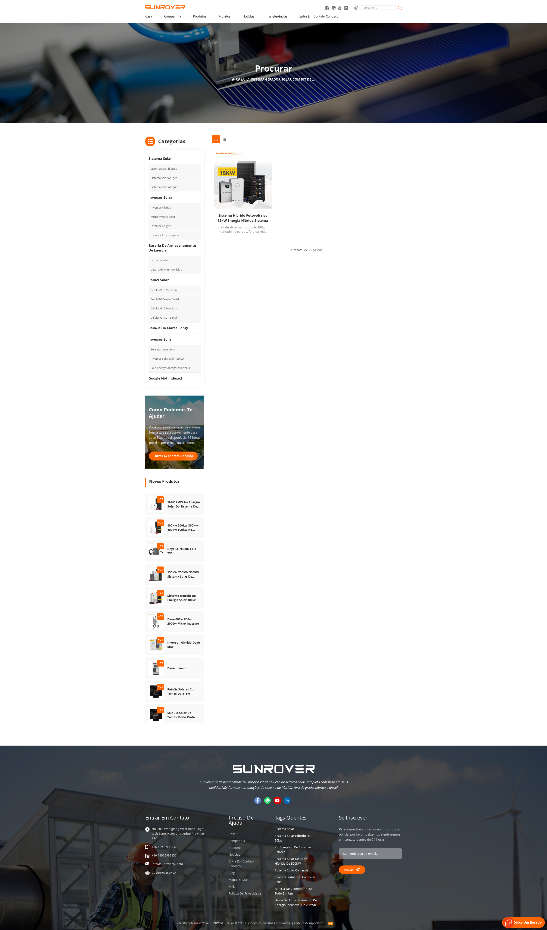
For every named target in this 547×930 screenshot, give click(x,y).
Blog (232, 873)
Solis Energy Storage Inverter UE (171, 368)
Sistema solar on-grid (164, 178)
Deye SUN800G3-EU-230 (182, 551)
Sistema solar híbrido (164, 169)
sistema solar (284, 829)
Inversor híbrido (161, 207)
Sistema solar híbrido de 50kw (292, 838)
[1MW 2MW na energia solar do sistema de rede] (156, 504)
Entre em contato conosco (318, 16)
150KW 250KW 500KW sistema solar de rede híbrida (183, 574)
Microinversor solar (163, 217)
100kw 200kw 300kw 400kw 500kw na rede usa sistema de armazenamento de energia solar (182, 527)
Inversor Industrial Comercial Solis (295, 879)
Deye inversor (177, 668)
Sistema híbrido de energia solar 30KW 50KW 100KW (181, 598)
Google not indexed (165, 378)
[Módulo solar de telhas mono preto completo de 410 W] (156, 715)
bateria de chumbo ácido (166, 269)
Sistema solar (160, 158)
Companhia (172, 16)
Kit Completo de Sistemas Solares (293, 849)
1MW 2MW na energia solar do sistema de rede (183, 504)
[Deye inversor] (156, 668)
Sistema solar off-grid (164, 187)
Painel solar (159, 280)
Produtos (235, 848)
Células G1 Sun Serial (164, 317)
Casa (232, 834)
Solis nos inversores (163, 349)
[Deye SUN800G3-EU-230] (156, 551)
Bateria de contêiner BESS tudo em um (294, 891)
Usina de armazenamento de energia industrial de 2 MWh (296, 902)
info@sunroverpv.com (167, 864)
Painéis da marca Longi (168, 328)
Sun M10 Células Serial (165, 299)
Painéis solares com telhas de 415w (182, 691)
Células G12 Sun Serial (164, 308)
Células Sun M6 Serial (164, 290)
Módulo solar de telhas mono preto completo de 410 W (181, 715)
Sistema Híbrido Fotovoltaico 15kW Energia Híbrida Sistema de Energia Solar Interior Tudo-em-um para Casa (243, 218)
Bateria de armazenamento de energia (172, 248)
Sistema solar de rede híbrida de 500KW (291, 861)
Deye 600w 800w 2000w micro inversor (183, 621)
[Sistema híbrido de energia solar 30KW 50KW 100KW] (156, 598)
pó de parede (159, 260)
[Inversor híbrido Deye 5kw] (156, 644)
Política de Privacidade (245, 893)
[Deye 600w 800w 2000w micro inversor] (156, 621)
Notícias (248, 16)
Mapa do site (238, 880)
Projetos (224, 16)
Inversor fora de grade (165, 235)
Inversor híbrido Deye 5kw (183, 644)
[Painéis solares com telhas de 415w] (156, 691)
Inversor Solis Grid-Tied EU (167, 359)
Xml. (232, 886)
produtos (199, 16)
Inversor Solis (160, 339)
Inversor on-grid (161, 226)
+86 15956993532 (164, 847)
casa (148, 16)
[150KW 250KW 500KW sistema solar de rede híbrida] (156, 574)
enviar (348, 870)
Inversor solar (160, 197)
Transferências (276, 16)
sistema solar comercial (292, 870)
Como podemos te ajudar (171, 412)
